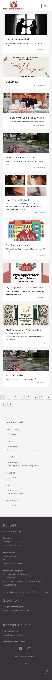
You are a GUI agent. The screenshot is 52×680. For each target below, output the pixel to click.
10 (10, 404)
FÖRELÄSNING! (12, 434)
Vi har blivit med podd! (15, 422)
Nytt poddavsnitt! (13, 446)
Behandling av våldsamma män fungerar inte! (23, 450)
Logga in (26, 663)
